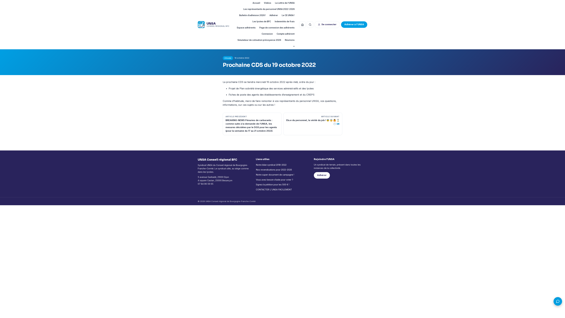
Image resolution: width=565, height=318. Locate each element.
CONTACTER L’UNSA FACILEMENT (274, 189)
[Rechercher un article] (310, 24)
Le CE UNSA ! (288, 15)
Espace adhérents (246, 27)
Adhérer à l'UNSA (354, 24)
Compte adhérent (286, 34)
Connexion (267, 34)
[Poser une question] (558, 301)
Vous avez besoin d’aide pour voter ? (274, 179)
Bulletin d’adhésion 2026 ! (252, 15)
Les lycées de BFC (261, 21)
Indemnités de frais (285, 21)
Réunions (290, 40)
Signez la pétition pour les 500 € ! (272, 184)
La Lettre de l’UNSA (285, 3)
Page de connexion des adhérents (277, 27)
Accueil (256, 3)
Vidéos (267, 3)
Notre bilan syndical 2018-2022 (271, 165)
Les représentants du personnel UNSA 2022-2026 (269, 9)
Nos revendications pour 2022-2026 (274, 169)
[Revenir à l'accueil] (302, 24)
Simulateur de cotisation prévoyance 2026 (259, 40)
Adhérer (274, 15)
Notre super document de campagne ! (275, 174)
